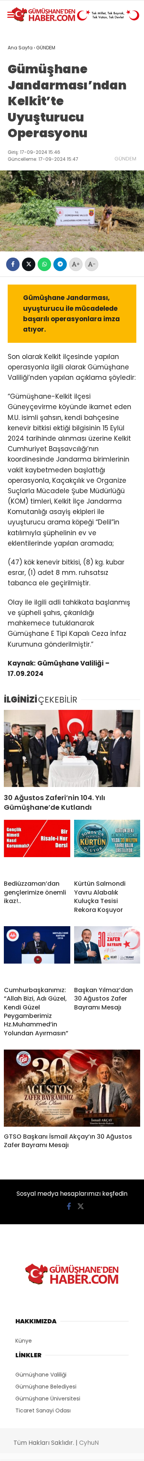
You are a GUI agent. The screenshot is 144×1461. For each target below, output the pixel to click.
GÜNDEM (125, 158)
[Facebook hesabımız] (69, 1206)
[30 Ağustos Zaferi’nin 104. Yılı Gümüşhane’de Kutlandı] (72, 748)
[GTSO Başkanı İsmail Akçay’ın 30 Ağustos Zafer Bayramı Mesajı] (72, 1088)
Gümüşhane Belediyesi (45, 1386)
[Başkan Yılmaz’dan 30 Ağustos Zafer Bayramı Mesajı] (107, 953)
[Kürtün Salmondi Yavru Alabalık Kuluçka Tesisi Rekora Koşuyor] (107, 847)
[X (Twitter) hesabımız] (80, 1206)
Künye (23, 1341)
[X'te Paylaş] (28, 264)
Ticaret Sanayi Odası (43, 1410)
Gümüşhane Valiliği (40, 1374)
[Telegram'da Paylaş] (60, 264)
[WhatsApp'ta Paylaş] (44, 264)
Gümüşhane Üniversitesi (47, 1398)
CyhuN (89, 1442)
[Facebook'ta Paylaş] (13, 264)
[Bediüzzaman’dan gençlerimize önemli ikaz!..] (37, 847)
